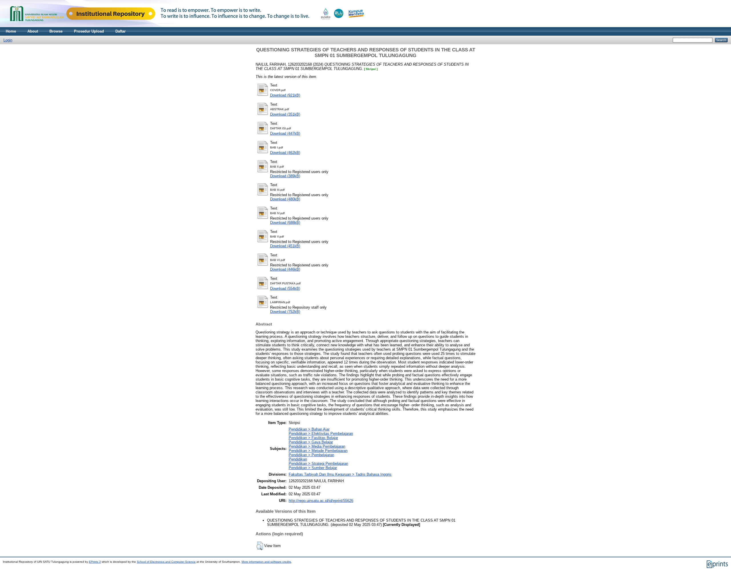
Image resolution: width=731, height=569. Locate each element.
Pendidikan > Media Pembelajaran (317, 446)
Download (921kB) (285, 95)
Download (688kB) (285, 222)
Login (7, 40)
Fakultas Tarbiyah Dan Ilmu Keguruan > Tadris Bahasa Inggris (340, 474)
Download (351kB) (285, 114)
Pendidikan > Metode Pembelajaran (318, 451)
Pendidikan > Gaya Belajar (311, 442)
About (32, 31)
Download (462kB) (285, 152)
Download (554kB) (285, 288)
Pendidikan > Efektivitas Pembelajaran (321, 433)
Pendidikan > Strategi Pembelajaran (318, 463)
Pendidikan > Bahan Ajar (309, 429)
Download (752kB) (285, 311)
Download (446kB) (285, 269)
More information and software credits (266, 561)
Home (11, 31)
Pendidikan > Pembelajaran (311, 455)
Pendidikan (298, 459)
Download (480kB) (285, 199)
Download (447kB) (285, 133)
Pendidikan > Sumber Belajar (313, 468)
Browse (56, 31)
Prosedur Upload (89, 31)
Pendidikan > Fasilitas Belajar (313, 438)
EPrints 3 (95, 561)
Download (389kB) (285, 176)
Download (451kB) (285, 246)
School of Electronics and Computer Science (166, 561)
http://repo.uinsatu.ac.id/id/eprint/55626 (321, 500)
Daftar (120, 31)
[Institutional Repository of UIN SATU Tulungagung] (185, 26)
